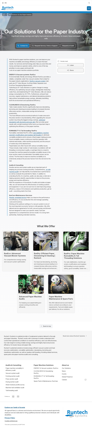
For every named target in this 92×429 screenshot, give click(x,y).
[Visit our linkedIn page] (13, 396)
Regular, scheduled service (17, 197)
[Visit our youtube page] (18, 396)
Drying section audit (12, 382)
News (64, 371)
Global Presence (67, 377)
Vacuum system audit (12, 373)
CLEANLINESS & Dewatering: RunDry (43, 372)
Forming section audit (12, 376)
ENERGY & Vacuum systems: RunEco (46, 368)
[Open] (89, 8)
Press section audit (12, 379)
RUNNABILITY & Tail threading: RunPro (44, 377)
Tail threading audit (12, 390)
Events (64, 374)
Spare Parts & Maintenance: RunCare (46, 381)
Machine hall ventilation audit (15, 387)
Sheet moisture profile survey (15, 385)
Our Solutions (66, 368)
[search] (89, 3)
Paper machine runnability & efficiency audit (14, 369)
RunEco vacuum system (37, 81)
